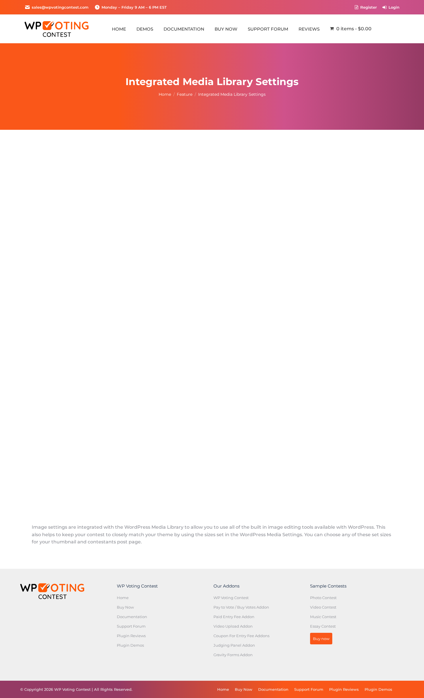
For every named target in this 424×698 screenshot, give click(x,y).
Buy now (321, 638)
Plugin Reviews (131, 635)
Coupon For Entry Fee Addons (241, 635)
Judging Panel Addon (234, 645)
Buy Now (125, 607)
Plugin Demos (130, 645)
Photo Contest (323, 597)
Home (123, 597)
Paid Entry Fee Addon (233, 616)
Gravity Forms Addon (233, 654)
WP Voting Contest (231, 597)
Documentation (132, 616)
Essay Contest (323, 626)
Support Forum (131, 626)
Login (394, 7)
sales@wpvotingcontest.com (60, 7)
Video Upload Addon (233, 626)
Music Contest (323, 616)
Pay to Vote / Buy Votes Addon (241, 607)
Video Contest (323, 607)
